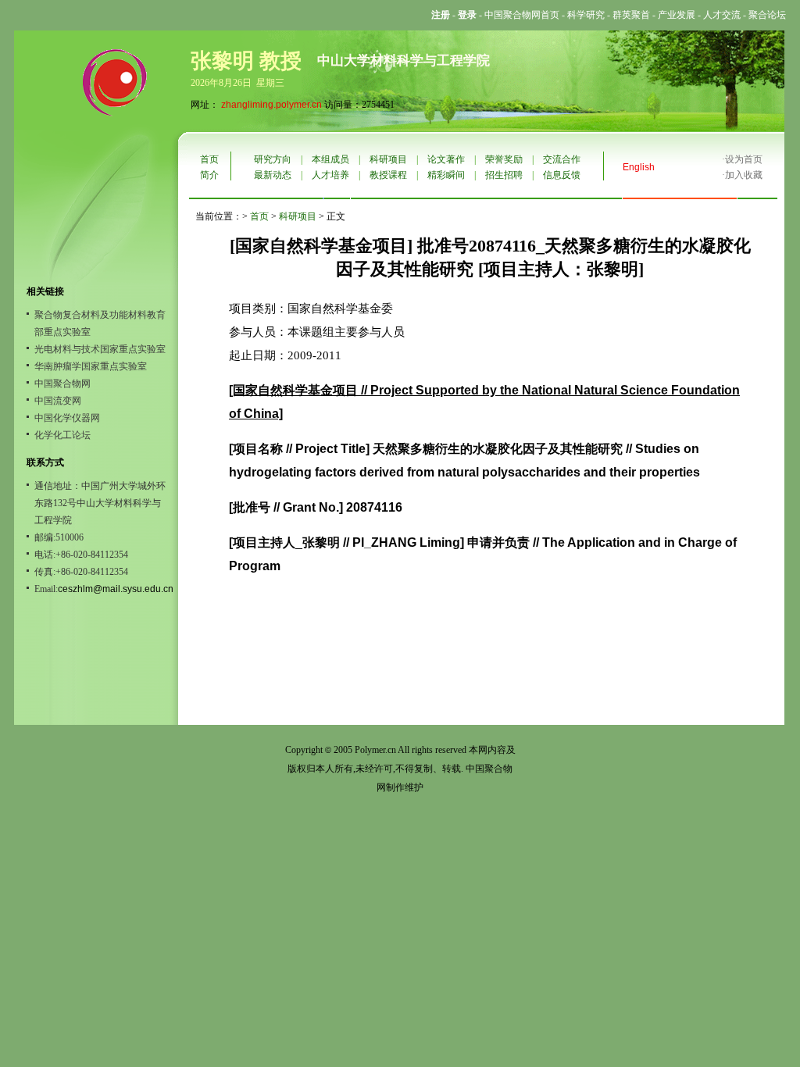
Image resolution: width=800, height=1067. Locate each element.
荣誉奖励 (504, 159)
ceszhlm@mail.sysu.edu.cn (115, 588)
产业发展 (676, 14)
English (639, 167)
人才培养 (330, 175)
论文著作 (446, 159)
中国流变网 (57, 400)
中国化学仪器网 (67, 417)
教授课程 (388, 175)
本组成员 (330, 159)
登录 (467, 14)
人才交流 (722, 14)
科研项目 (388, 159)
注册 (440, 14)
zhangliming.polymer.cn (271, 104)
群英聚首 (631, 14)
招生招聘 (504, 175)
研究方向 (272, 159)
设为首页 (743, 159)
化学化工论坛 (62, 435)
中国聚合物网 (62, 383)
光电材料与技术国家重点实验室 (100, 349)
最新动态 (272, 175)
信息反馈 (561, 175)
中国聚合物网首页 (521, 14)
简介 (209, 175)
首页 (209, 159)
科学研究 (586, 14)
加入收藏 (743, 175)
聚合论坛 (767, 14)
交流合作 (561, 159)
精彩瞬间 (446, 175)
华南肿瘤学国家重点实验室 (90, 366)
